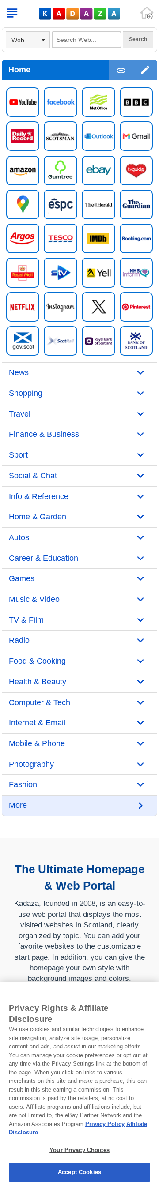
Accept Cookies (79, 1172)
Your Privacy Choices (79, 1150)
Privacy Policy (105, 1124)
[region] (79, 1084)
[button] (145, 70)
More (18, 805)
